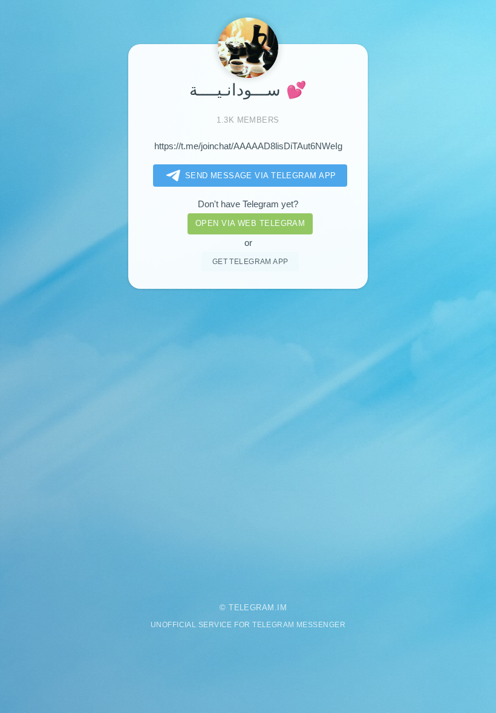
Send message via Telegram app (260, 175)
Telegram (252, 607)
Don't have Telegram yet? (248, 204)
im (282, 607)
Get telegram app (250, 261)
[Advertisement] (248, 437)
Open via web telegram (250, 223)
